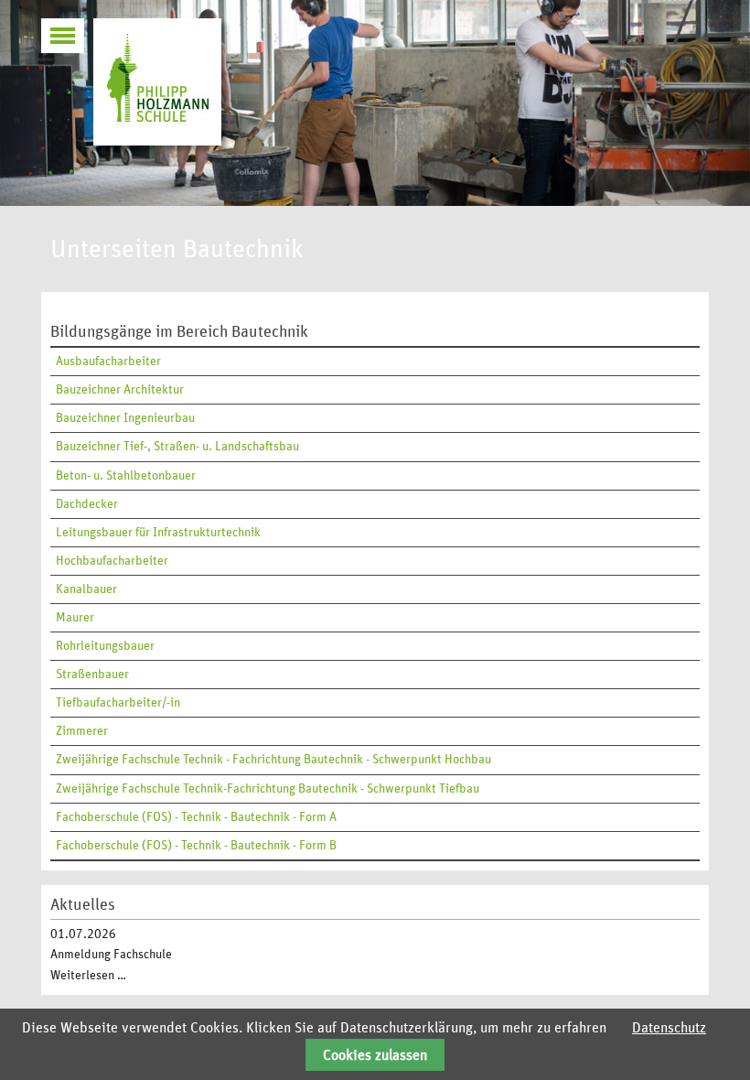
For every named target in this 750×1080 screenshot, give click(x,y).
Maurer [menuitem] (75, 617)
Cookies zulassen (375, 1055)
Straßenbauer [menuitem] (92, 674)
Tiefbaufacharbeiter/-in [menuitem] (118, 703)
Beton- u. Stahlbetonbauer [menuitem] (126, 476)
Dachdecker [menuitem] (87, 504)
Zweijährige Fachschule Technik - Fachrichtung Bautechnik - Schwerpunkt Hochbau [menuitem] (273, 759)
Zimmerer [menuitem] (82, 731)
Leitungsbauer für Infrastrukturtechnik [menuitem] (158, 532)
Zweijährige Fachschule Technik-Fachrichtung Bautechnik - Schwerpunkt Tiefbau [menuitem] (267, 789)
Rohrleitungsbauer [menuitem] (105, 646)
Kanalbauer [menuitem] (86, 589)
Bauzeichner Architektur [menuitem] (120, 389)
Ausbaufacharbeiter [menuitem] (108, 361)
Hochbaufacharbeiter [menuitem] (112, 561)
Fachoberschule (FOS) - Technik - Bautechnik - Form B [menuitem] (196, 845)
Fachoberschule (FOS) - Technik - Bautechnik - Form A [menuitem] (196, 817)
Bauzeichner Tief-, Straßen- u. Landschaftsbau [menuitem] (177, 446)
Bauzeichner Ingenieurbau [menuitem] (125, 418)
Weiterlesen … (88, 975)
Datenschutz (669, 1028)
